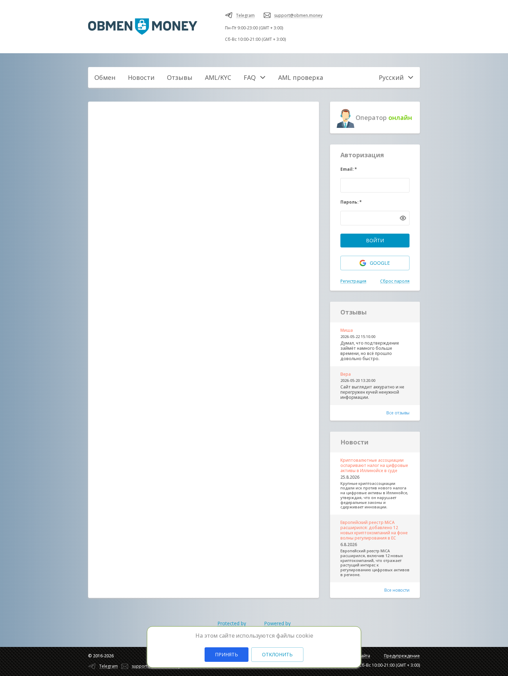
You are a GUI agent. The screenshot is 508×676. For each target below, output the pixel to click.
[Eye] (403, 218)
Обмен (104, 77)
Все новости (397, 590)
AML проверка (300, 77)
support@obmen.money (298, 15)
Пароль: (351, 202)
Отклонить (277, 654)
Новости (141, 77)
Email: (348, 169)
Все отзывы (398, 413)
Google (380, 263)
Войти (375, 240)
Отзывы (179, 77)
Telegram (245, 15)
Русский (391, 77)
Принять (226, 654)
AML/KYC (218, 77)
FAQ (250, 77)
